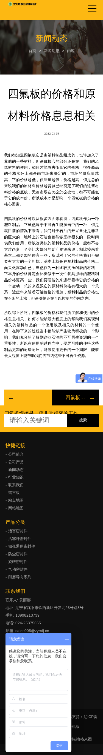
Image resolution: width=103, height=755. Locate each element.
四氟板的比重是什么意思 (75, 397)
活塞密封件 (17, 531)
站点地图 (16, 500)
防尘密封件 (17, 554)
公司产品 (16, 462)
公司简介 (16, 454)
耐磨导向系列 (19, 577)
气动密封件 (17, 569)
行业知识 (16, 477)
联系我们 (16, 485)
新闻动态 (51, 50)
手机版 (74, 726)
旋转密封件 (17, 561)
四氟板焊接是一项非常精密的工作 (41, 413)
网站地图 (16, 508)
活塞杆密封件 (19, 538)
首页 (32, 50)
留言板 (14, 492)
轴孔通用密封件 (21, 546)
